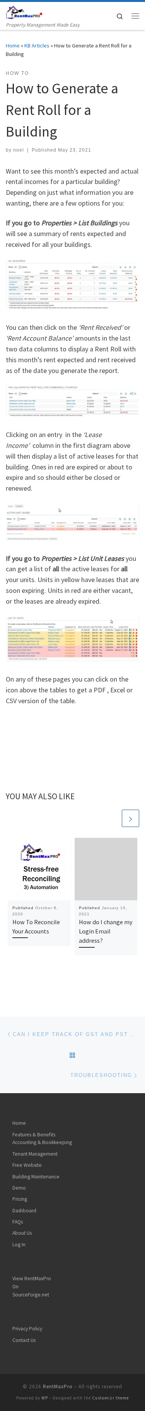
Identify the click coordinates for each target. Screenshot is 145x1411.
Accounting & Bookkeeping (42, 1142)
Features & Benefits (33, 1134)
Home (13, 45)
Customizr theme (110, 1398)
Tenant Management (35, 1154)
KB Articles (36, 45)
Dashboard (24, 1210)
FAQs (17, 1222)
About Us (22, 1233)
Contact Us (24, 1340)
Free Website (27, 1165)
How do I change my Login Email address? (106, 931)
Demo (19, 1188)
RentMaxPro (58, 1386)
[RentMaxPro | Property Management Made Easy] (24, 11)
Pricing (19, 1199)
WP (44, 1398)
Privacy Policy (27, 1328)
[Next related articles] (130, 818)
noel (18, 150)
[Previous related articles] (112, 818)
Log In (19, 1244)
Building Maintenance (36, 1176)
